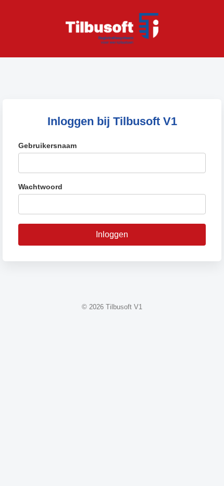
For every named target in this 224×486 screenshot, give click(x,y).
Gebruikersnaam (47, 145)
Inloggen (112, 234)
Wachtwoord (40, 187)
